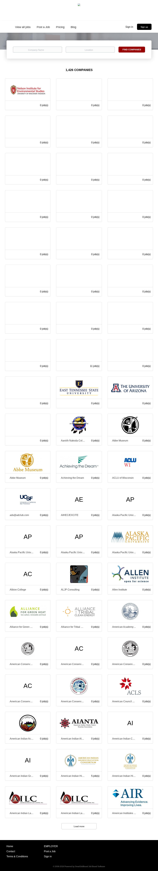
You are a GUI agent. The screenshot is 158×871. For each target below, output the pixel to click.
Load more (79, 826)
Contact (10, 851)
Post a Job (50, 851)
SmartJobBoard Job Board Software (90, 866)
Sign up (144, 27)
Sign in (129, 27)
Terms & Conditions (17, 856)
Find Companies (132, 49)
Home (9, 846)
